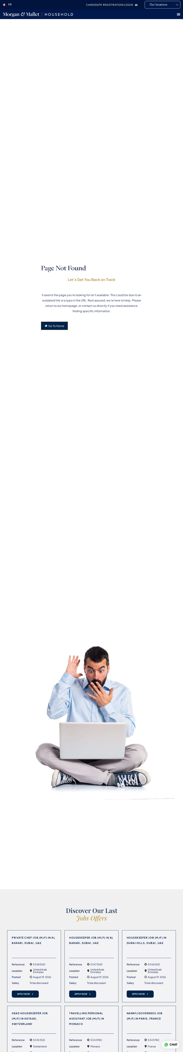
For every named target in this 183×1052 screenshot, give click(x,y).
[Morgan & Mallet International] (38, 14)
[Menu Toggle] (178, 14)
